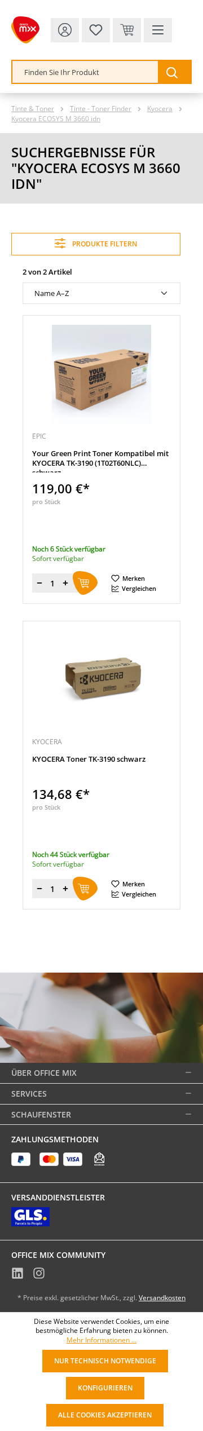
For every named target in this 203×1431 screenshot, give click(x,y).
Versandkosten (162, 1297)
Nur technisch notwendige (105, 1361)
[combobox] (85, 72)
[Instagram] (39, 1275)
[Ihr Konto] (65, 30)
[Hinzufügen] (85, 583)
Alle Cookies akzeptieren (105, 1415)
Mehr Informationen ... (101, 1340)
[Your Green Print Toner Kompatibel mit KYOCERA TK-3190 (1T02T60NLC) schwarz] (101, 374)
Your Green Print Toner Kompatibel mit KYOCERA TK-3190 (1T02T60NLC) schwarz (100, 460)
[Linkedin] (17, 1275)
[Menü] (158, 30)
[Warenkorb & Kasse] (127, 30)
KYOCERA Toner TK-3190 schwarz (88, 759)
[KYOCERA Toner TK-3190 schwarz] (101, 680)
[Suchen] (174, 72)
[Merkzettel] (96, 30)
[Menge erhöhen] (65, 583)
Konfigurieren (105, 1388)
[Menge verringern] (39, 583)
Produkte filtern (103, 244)
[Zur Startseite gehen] (25, 30)
